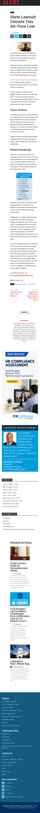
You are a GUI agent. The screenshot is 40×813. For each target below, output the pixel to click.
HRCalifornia (6, 524)
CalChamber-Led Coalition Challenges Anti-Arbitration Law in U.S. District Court (20, 614)
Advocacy (6, 521)
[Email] (25, 36)
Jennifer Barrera (18, 667)
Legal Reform (31, 284)
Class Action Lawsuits (20, 284)
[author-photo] (11, 574)
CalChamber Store (8, 526)
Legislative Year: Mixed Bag (20, 662)
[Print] (29, 36)
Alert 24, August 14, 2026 (10, 487)
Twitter (7, 790)
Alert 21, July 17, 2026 (9, 495)
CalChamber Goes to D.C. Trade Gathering (16, 294)
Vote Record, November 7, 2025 (12, 501)
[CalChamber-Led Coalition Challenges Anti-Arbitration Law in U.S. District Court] (20, 599)
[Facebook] (12, 36)
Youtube (8, 793)
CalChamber (15, 33)
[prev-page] (11, 685)
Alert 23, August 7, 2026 (10, 490)
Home (12, 8)
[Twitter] (16, 36)
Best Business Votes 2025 (11, 504)
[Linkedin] (21, 36)
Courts (17, 8)
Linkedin (8, 786)
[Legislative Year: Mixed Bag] (20, 651)
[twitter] (24, 343)
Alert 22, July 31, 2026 (9, 492)
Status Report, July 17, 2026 (11, 498)
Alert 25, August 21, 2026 (10, 484)
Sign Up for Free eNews (14, 797)
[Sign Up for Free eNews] (3, 796)
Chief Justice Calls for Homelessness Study (19, 567)
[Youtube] (3, 793)
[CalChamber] (24, 312)
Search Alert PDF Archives (11, 506)
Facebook (9, 783)
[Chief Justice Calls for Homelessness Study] (20, 553)
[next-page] (15, 685)
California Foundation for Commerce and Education (18, 529)
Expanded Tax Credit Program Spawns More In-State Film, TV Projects (32, 296)
